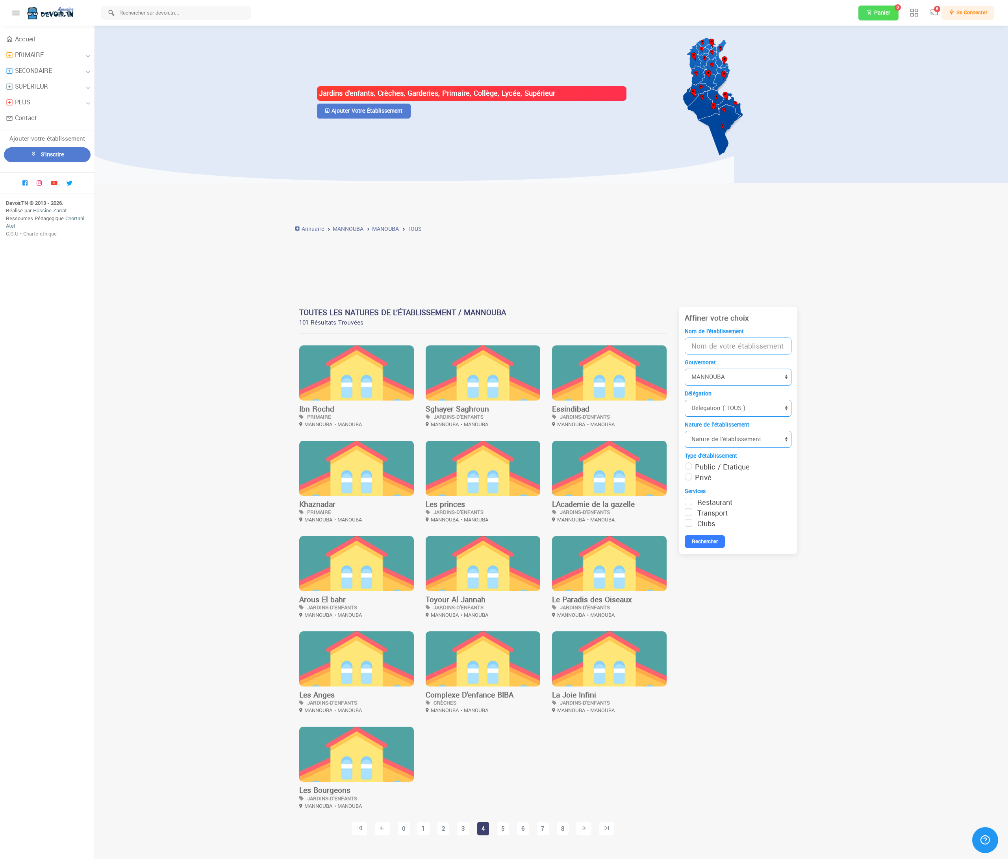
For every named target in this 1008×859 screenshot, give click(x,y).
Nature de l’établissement (717, 425)
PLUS (22, 102)
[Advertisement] (531, 265)
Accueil (25, 39)
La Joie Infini (574, 695)
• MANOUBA (348, 424)
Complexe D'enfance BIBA (469, 695)
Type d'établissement (711, 456)
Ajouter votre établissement (366, 111)
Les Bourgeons (324, 790)
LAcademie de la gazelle (593, 504)
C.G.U (12, 234)
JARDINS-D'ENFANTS (458, 417)
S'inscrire (51, 154)
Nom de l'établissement (714, 331)
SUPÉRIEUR (31, 86)
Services (695, 491)
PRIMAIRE (29, 55)
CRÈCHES (444, 703)
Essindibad (570, 409)
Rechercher (705, 541)
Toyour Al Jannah (455, 600)
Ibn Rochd (316, 409)
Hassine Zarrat (50, 210)
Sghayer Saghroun (457, 409)
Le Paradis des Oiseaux (592, 600)
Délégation (698, 394)
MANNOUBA (318, 424)
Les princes (445, 504)
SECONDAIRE (33, 71)
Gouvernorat (700, 362)
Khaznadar (317, 504)
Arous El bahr (322, 600)
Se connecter (971, 12)
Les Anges (317, 695)
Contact (26, 118)
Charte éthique (40, 234)
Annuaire (312, 229)
